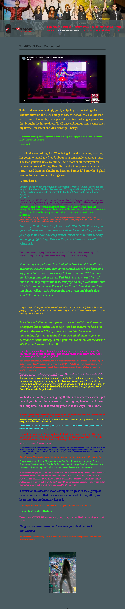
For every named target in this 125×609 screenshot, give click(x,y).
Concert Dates (82, 27)
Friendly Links (103, 31)
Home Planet (53, 27)
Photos (51, 31)
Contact (118, 31)
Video (119, 27)
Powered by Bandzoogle (62, 608)
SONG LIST (88, 31)
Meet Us (67, 27)
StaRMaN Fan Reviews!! (69, 31)
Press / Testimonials (102, 27)
